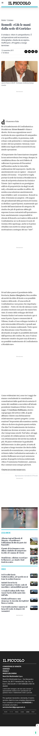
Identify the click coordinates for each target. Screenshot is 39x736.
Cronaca (10, 20)
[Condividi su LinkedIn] (29, 51)
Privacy (6, 671)
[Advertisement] (19, 12)
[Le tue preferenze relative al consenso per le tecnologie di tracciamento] (35, 732)
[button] (19, 517)
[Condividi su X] (32, 51)
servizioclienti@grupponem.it (14, 707)
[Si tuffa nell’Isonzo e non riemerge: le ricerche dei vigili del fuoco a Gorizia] (34, 600)
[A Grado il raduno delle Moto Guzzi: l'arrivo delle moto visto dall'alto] (34, 592)
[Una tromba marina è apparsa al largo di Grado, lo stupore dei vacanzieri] (34, 608)
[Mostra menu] (2, 3)
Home (3, 20)
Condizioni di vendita (12, 666)
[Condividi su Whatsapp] (36, 51)
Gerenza (6, 669)
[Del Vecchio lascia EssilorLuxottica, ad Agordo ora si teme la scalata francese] (34, 576)
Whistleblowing (10, 673)
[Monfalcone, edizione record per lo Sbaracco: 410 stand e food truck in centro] (34, 560)
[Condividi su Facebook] (25, 51)
